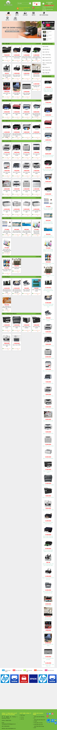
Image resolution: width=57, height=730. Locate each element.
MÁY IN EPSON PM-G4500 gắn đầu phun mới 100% (36, 114)
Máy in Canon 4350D (16, 344)
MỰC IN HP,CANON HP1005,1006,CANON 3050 (26, 232)
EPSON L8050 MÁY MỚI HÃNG (16, 94)
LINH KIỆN (25, 15)
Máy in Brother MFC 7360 (6, 345)
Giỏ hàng (38, 4)
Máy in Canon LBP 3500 (6, 211)
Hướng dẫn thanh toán (38, 724)
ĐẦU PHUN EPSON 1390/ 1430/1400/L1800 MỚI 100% (16, 291)
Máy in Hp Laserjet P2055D (26, 154)
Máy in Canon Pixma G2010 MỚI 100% (16, 75)
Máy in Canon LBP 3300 (36, 191)
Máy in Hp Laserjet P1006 (36, 173)
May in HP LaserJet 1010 (16, 173)
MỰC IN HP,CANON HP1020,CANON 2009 (17, 232)
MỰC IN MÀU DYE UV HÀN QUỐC (16, 268)
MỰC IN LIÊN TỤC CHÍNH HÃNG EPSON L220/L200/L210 (6, 250)
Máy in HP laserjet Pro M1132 (7, 327)
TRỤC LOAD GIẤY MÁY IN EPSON (26, 290)
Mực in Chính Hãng (47, 54)
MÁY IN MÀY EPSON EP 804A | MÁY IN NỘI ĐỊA (26, 58)
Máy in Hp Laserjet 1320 (36, 154)
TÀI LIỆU (15, 19)
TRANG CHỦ (8, 15)
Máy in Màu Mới (46, 72)
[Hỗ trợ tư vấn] (55, 720)
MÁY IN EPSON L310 (36, 133)
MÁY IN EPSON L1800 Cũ (6, 57)
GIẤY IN (7, 19)
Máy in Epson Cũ (46, 67)
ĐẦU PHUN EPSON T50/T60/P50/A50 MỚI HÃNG (7, 291)
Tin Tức (22, 717)
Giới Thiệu (23, 715)
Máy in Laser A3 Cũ (47, 60)
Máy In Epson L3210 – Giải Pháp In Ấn (36, 86)
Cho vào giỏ (9, 61)
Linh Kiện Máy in (46, 49)
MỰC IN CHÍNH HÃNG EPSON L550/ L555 (7, 232)
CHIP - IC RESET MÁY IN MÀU (36, 290)
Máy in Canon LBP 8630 (26, 211)
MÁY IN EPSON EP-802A (7, 114)
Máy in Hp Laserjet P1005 (6, 154)
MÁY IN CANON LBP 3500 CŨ (36, 211)
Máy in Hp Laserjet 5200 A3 (16, 211)
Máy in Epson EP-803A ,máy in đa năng (16, 57)
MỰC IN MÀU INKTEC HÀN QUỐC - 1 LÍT (6, 270)
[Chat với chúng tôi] (55, 723)
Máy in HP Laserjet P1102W (16, 154)
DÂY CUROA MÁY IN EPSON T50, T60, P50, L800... (6, 307)
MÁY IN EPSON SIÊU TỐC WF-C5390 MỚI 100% (7, 76)
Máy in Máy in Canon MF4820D (26, 327)
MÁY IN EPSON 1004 (26, 133)
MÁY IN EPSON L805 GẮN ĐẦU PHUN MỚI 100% (16, 135)
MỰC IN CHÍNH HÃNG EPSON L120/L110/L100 (36, 232)
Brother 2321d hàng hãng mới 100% (26, 94)
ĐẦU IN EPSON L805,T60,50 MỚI (36, 75)
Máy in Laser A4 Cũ (47, 57)
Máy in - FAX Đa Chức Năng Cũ (47, 63)
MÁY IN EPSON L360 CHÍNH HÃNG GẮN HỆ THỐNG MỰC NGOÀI (7, 135)
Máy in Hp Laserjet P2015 (6, 173)
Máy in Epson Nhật (47, 70)
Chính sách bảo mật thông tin (39, 717)
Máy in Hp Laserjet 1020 (16, 191)
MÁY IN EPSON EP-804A (16, 114)
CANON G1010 (26, 74)
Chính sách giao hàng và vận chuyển (39, 720)
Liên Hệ (22, 718)
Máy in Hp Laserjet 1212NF (36, 327)
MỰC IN (33, 15)
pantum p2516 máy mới (6, 94)
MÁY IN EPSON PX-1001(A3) (26, 114)
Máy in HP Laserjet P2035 (26, 191)
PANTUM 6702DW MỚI (6, 191)
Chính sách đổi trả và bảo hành (39, 727)
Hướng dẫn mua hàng (38, 722)
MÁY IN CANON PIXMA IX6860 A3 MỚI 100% (36, 58)
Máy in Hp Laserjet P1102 (26, 173)
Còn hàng (5, 60)
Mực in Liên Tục (46, 52)
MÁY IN (16, 15)
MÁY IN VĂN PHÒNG (44, 15)
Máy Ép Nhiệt (45, 46)
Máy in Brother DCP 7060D (16, 327)
